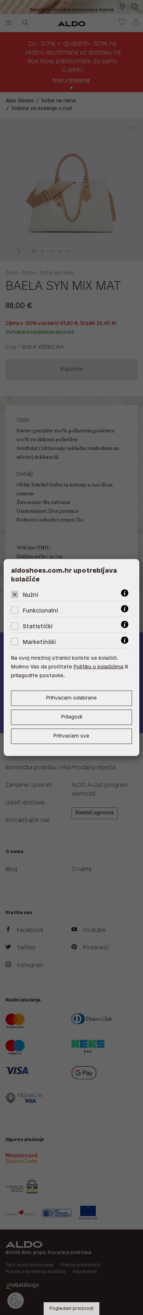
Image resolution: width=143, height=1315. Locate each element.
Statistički (37, 627)
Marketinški (39, 642)
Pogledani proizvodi (72, 1308)
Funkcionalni (40, 611)
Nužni (30, 595)
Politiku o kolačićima (98, 667)
